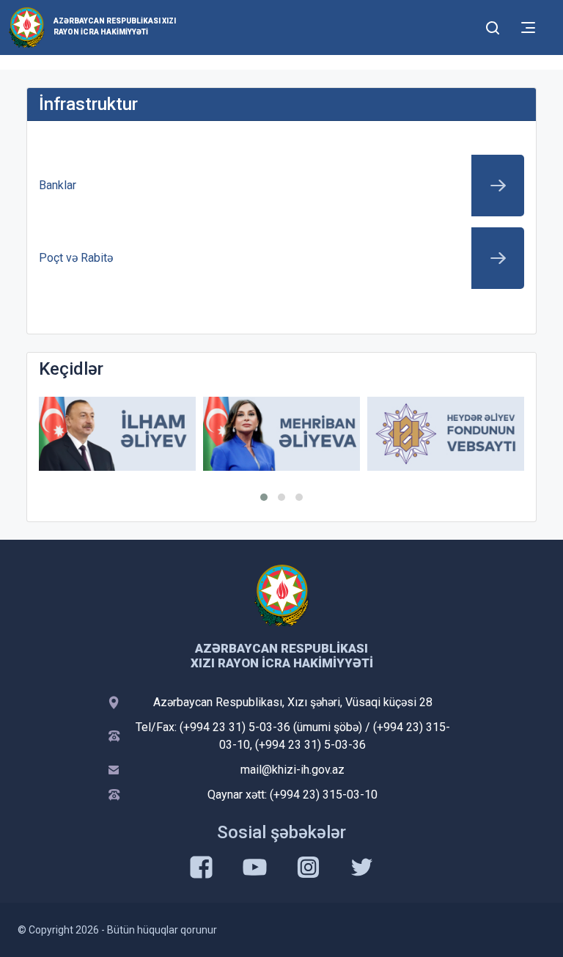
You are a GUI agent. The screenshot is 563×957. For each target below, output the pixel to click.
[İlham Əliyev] (117, 434)
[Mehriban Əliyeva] (281, 434)
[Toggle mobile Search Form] (492, 25)
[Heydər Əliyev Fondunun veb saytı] (445, 434)
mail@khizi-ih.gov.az (292, 770)
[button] (264, 497)
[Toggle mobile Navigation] (528, 27)
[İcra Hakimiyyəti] (27, 27)
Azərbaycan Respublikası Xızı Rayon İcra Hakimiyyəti (115, 26)
